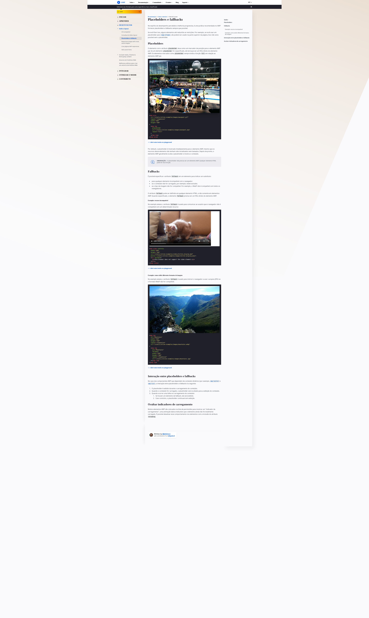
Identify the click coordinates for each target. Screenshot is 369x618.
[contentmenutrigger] (237, 20)
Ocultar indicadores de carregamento (236, 41)
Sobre (131, 2)
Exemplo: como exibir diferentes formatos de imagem (237, 33)
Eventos (168, 2)
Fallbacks (227, 26)
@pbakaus (166, 434)
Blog (177, 2)
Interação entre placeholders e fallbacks (236, 38)
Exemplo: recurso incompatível (234, 29)
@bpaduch (171, 436)
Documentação (143, 2)
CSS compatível (125, 32)
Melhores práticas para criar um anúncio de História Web (128, 64)
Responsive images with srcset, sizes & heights (130, 42)
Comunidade (157, 2)
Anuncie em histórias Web (127, 60)
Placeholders (228, 22)
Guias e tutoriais (162, 16)
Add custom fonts (126, 49)
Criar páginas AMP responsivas (130, 46)
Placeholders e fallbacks (128, 38)
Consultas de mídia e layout (129, 35)
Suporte (184, 2)
